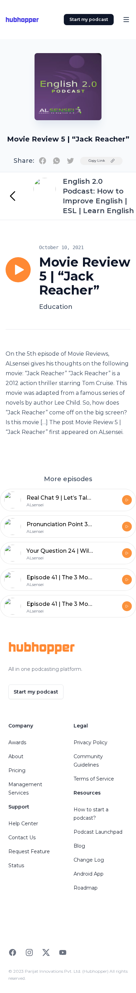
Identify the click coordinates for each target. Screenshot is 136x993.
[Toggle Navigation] (126, 19)
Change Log (89, 860)
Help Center (23, 823)
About (15, 756)
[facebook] (42, 161)
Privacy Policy (90, 742)
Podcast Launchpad (98, 832)
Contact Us (22, 837)
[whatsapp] (56, 161)
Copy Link (97, 160)
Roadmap (86, 888)
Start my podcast (88, 19)
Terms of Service (94, 779)
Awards (17, 742)
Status (16, 865)
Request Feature (29, 851)
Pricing (16, 770)
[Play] (18, 269)
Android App (89, 874)
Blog (79, 846)
